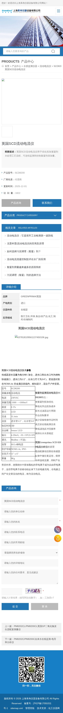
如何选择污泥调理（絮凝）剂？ (24, 251)
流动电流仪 (45, 66)
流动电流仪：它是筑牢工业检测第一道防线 (30, 235)
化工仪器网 (54, 708)
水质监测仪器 (30, 66)
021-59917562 (57, 529)
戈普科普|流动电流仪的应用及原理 (25, 243)
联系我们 (47, 203)
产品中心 (16, 66)
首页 (7, 66)
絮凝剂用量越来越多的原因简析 (24, 267)
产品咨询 (16, 203)
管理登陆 (29, 708)
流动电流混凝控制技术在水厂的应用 (26, 259)
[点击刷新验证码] (33, 591)
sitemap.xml (16, 708)
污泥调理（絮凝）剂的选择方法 (24, 275)
